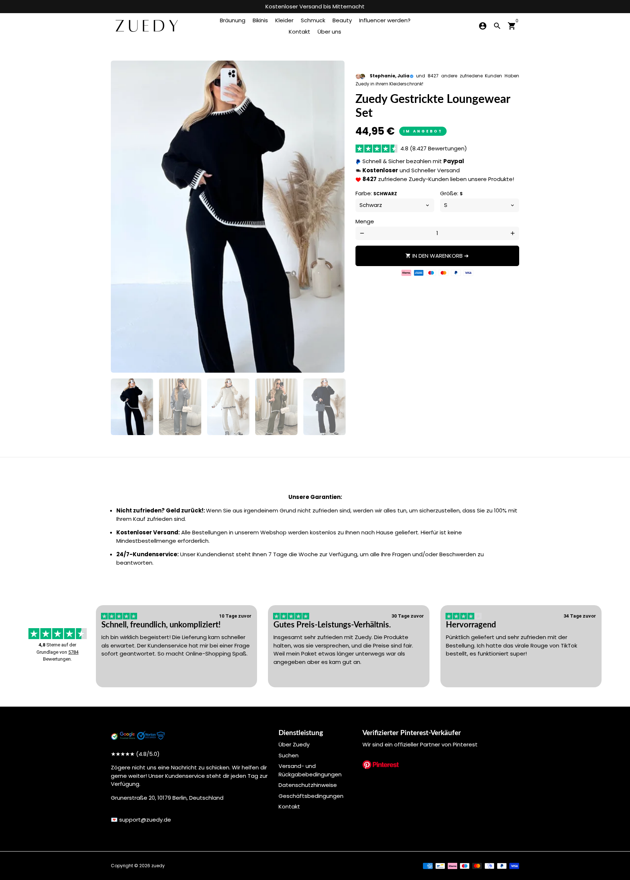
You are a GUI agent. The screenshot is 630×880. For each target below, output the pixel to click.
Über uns (329, 31)
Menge (364, 221)
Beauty (342, 20)
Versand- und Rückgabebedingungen (310, 770)
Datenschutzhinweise (308, 785)
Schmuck (313, 20)
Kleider (284, 20)
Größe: (451, 193)
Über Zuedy (294, 744)
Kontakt (299, 31)
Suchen (289, 755)
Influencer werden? (385, 20)
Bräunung (232, 20)
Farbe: (376, 193)
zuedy (158, 865)
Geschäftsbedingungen (311, 796)
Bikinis (260, 20)
